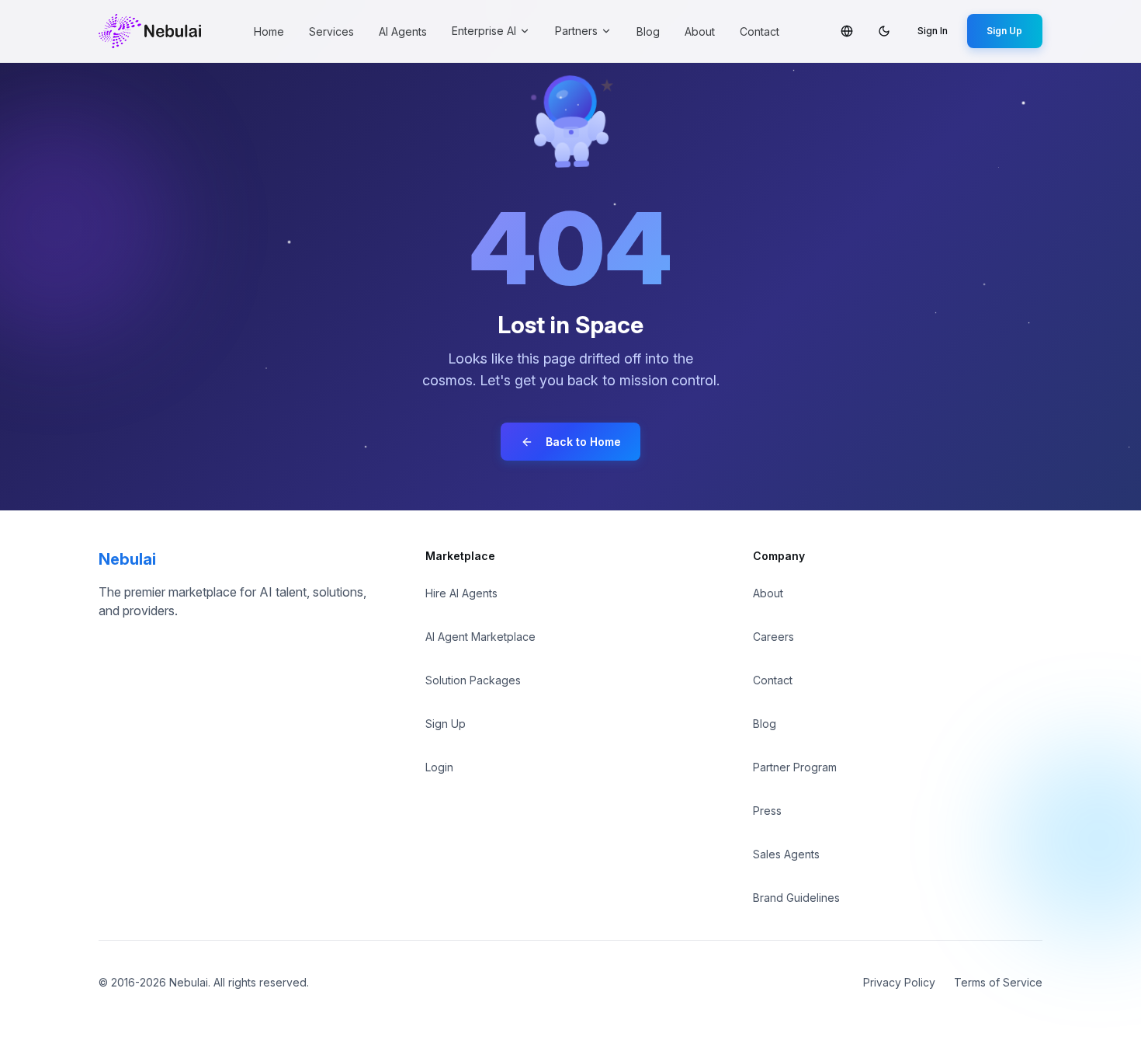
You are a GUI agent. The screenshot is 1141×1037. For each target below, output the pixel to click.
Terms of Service (998, 982)
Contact (759, 31)
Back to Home (583, 441)
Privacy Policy (899, 982)
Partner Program (795, 767)
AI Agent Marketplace (480, 636)
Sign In (932, 31)
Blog (648, 31)
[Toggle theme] (884, 31)
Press (767, 810)
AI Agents (403, 31)
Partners (576, 30)
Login (439, 767)
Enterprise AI (484, 30)
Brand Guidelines (796, 897)
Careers (773, 636)
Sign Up (1004, 31)
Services (331, 31)
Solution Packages (473, 680)
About (700, 31)
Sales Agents (786, 854)
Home (269, 31)
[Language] (847, 31)
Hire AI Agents (461, 593)
